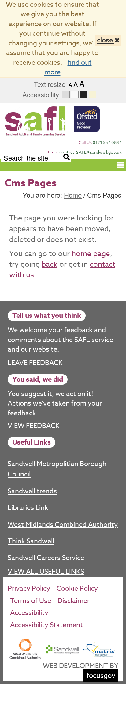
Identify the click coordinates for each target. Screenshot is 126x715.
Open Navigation (120, 164)
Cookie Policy (77, 588)
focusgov (101, 676)
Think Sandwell (31, 541)
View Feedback (34, 426)
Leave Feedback (35, 363)
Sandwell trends (32, 491)
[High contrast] (83, 94)
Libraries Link (28, 508)
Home (73, 195)
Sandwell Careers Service (46, 558)
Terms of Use (30, 601)
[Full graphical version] (66, 94)
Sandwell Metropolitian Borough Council (57, 469)
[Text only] (75, 94)
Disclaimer (73, 601)
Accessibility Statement (46, 625)
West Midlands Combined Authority (63, 525)
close (105, 40)
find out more (68, 67)
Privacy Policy (29, 588)
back (49, 264)
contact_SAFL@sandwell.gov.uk (90, 152)
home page (91, 253)
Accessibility (29, 613)
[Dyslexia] (92, 94)
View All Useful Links (46, 572)
